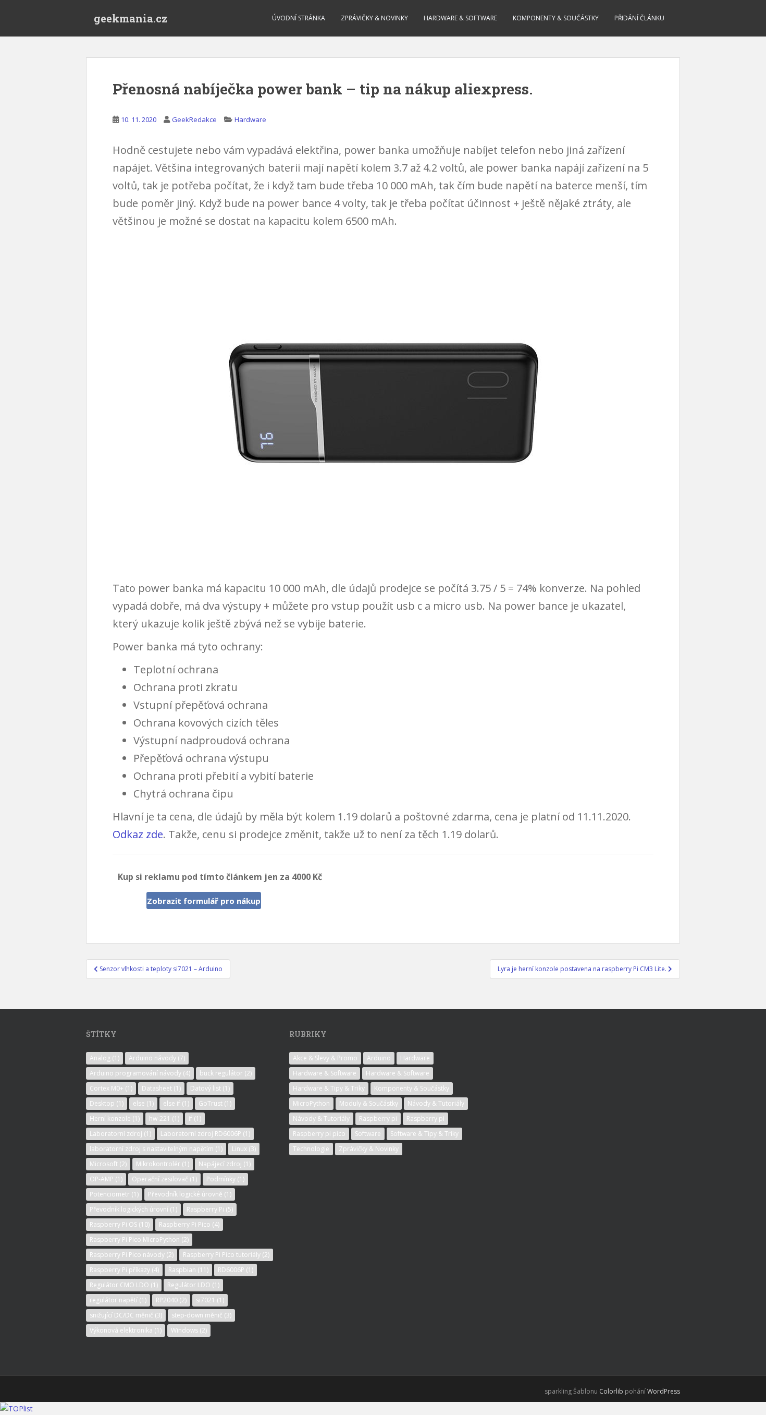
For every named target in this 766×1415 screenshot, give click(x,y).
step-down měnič (201, 1315)
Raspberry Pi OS (120, 1224)
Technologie (311, 1148)
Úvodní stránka (298, 18)
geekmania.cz (130, 18)
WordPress (663, 1391)
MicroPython (311, 1103)
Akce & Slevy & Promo (325, 1058)
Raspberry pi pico (319, 1133)
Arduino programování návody (140, 1073)
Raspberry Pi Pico (189, 1224)
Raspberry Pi (210, 1209)
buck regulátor (226, 1073)
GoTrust (215, 1103)
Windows (189, 1330)
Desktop (106, 1103)
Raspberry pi (378, 1118)
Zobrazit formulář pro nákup (204, 901)
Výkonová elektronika (126, 1330)
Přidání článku (639, 18)
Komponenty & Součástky (556, 18)
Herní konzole (115, 1118)
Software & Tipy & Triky (424, 1133)
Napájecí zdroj (225, 1163)
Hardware (250, 119)
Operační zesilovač (164, 1179)
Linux (244, 1148)
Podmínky (225, 1179)
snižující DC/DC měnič (126, 1315)
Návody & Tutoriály (435, 1103)
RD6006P (235, 1269)
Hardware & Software (460, 18)
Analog (104, 1058)
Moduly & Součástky (368, 1103)
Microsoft (108, 1163)
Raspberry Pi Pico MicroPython (139, 1239)
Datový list (210, 1088)
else (143, 1103)
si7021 (210, 1300)
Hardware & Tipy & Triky (329, 1088)
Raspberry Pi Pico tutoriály (226, 1254)
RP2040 (171, 1300)
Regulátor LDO (193, 1284)
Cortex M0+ (111, 1088)
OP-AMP (106, 1179)
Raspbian (188, 1269)
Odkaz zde (138, 834)
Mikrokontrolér (162, 1163)
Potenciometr (114, 1194)
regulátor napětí (118, 1300)
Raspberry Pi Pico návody (132, 1254)
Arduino (379, 1058)
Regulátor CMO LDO (124, 1284)
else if (176, 1103)
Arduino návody (157, 1058)
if (195, 1118)
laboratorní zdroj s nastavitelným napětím (156, 1148)
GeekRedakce (194, 119)
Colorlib (611, 1391)
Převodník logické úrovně (189, 1194)
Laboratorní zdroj (120, 1133)
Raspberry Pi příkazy (124, 1269)
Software (368, 1133)
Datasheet (161, 1088)
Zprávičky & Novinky (374, 18)
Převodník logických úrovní (133, 1209)
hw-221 (164, 1118)
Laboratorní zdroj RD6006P (205, 1133)
